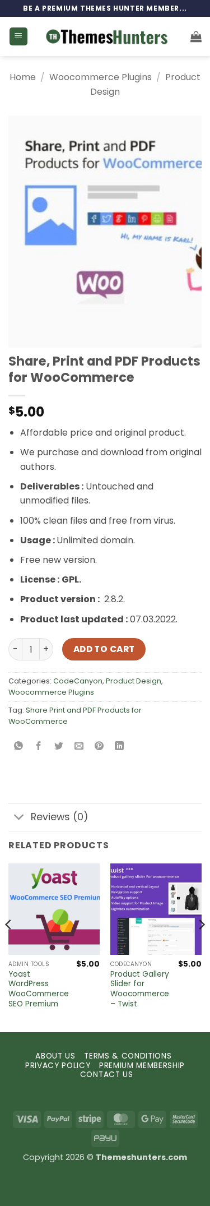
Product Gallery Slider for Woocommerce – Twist (139, 989)
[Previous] (9, 946)
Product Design (133, 681)
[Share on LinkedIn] (119, 747)
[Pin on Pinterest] (99, 747)
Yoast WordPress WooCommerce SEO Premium (38, 989)
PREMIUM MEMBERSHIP (142, 1065)
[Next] (201, 946)
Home (23, 77)
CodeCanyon (77, 681)
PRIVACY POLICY (58, 1065)
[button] (18, 36)
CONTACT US (106, 1074)
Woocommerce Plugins (100, 77)
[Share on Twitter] (59, 747)
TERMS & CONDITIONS (127, 1056)
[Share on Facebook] (39, 747)
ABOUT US (55, 1056)
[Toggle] (19, 818)
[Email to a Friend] (79, 747)
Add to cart (104, 649)
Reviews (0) (59, 817)
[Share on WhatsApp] (19, 747)
